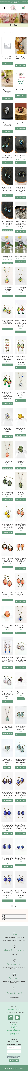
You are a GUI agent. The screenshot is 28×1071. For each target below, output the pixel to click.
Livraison (14, 934)
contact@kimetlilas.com (14, 1009)
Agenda (14, 1024)
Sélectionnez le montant (20, 96)
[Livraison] (14, 930)
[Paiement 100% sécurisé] (14, 946)
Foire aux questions (14, 964)
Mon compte (14, 1027)
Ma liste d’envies (14, 1034)
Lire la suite (21, 698)
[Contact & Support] (14, 989)
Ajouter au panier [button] (7, 63)
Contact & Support (14, 993)
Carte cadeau (14, 978)
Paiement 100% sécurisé (14, 950)
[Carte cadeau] (14, 974)
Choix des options (7, 98)
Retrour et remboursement (14, 1030)
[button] (5, 8)
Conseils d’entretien (14, 1033)
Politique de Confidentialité (11, 1067)
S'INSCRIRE (14, 1060)
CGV (10, 1068)
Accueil (3, 32)
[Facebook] (17, 1017)
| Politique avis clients (17, 1068)
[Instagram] (10, 1017)
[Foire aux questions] (14, 960)
